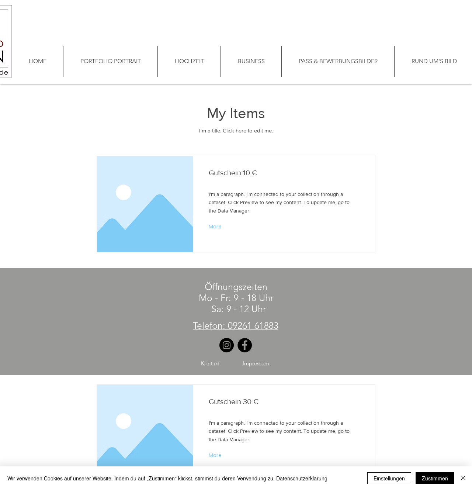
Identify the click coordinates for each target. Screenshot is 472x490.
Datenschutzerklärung (301, 478)
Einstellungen (389, 478)
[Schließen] (463, 478)
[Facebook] (244, 345)
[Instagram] (226, 345)
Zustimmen (435, 478)
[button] (216, 226)
